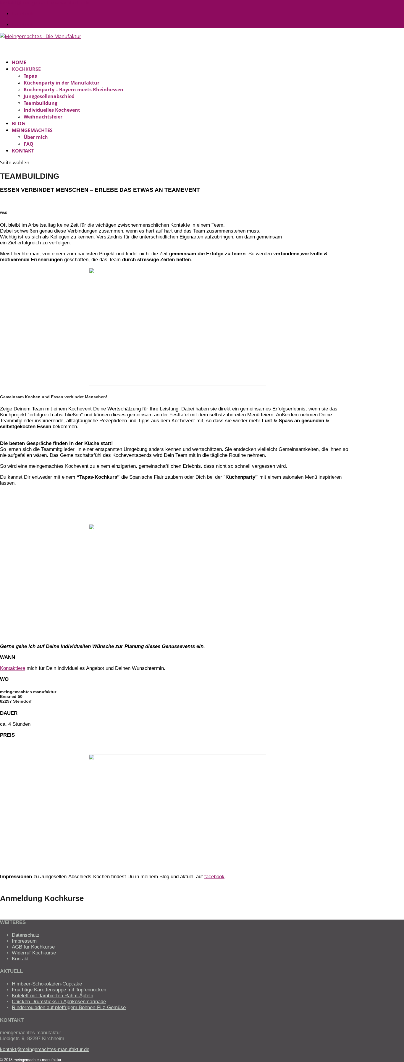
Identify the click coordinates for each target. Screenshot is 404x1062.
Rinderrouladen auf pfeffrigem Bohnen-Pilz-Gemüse (69, 1007)
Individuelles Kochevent (52, 110)
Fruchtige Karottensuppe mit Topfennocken (59, 990)
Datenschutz (26, 935)
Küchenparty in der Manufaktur (61, 82)
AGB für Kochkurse (33, 947)
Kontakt (20, 959)
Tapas (30, 76)
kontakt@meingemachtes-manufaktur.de (44, 1049)
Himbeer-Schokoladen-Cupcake (47, 984)
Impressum (24, 941)
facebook (214, 876)
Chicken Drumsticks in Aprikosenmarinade (59, 1001)
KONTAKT (23, 150)
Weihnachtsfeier (43, 116)
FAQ (28, 144)
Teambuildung (40, 103)
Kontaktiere (12, 668)
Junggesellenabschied (49, 96)
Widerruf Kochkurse (34, 953)
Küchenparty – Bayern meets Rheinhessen (73, 89)
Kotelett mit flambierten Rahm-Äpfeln (52, 995)
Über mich (36, 137)
